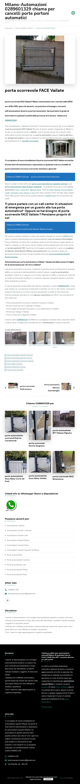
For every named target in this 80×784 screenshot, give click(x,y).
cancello (44, 687)
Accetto (48, 779)
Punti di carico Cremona (15, 370)
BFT (27, 190)
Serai (39, 190)
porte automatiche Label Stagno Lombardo (23, 187)
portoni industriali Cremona (16, 367)
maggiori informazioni (35, 779)
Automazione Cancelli (15, 525)
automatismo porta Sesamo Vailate (40, 345)
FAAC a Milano (62, 687)
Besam (70, 190)
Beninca (33, 190)
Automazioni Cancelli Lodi (17, 535)
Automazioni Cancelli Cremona (19, 530)
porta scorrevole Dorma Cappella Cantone (50, 184)
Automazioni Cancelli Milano (18, 540)
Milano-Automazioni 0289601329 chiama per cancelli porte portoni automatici (30, 11)
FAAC (17, 190)
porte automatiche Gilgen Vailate (15, 345)
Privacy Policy (46, 707)
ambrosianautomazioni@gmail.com (21, 593)
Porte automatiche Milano (17, 569)
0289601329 (10, 120)
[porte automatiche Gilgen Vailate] (16, 338)
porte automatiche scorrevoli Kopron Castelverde (14, 438)
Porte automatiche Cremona (18, 560)
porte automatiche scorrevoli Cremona (20, 361)
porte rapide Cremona (14, 364)
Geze (51, 190)
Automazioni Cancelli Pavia (17, 545)
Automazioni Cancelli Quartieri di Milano (23, 550)
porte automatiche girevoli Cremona (19, 358)
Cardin (7, 193)
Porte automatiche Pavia (17, 574)
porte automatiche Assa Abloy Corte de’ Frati (15, 479)
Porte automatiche (14, 555)
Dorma (64, 190)
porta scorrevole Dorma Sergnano (37, 444)
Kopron (27, 193)
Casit (21, 193)
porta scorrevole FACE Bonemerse (63, 477)
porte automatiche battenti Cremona (19, 355)
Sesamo (57, 190)
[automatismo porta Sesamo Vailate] (40, 338)
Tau (33, 193)
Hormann (14, 193)
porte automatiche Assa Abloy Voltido (38, 477)
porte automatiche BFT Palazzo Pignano (62, 431)
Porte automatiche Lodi (16, 565)
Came (23, 190)
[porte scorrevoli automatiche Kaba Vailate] (63, 338)
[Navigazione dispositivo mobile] (73, 13)
